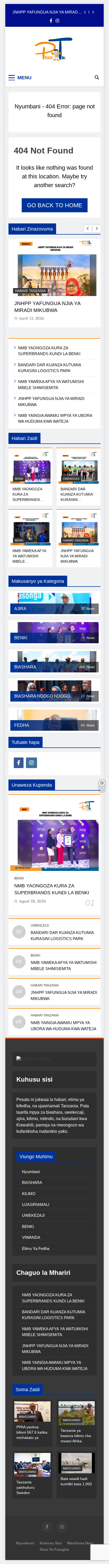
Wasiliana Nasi (80, 1543)
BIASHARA (32, 1182)
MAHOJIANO (27, 1416)
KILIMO (28, 1193)
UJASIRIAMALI (35, 1204)
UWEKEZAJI (71, 478)
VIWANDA (31, 1237)
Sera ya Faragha (54, 1549)
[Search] (97, 77)
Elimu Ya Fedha (35, 1248)
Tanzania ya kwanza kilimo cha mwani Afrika (76, 1435)
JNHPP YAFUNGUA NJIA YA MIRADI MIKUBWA (45, 12)
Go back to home (54, 205)
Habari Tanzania (30, 291)
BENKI (19, 478)
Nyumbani (27, 106)
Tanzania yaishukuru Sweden (25, 1487)
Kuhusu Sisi (51, 1543)
